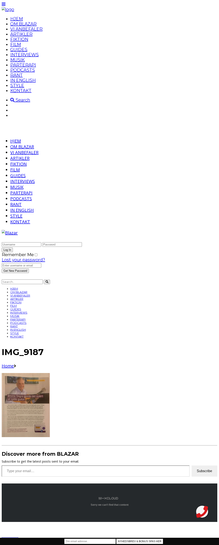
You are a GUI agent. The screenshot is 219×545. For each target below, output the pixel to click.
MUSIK (17, 59)
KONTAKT (20, 90)
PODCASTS (22, 70)
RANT (16, 75)
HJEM (16, 18)
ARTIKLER (21, 34)
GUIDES (18, 49)
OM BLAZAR (23, 23)
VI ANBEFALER (26, 29)
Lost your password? (23, 259)
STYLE (17, 85)
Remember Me (18, 254)
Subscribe (204, 471)
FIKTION (19, 39)
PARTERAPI (23, 65)
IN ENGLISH (23, 80)
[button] (202, 512)
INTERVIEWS (24, 54)
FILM (15, 44)
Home (8, 366)
